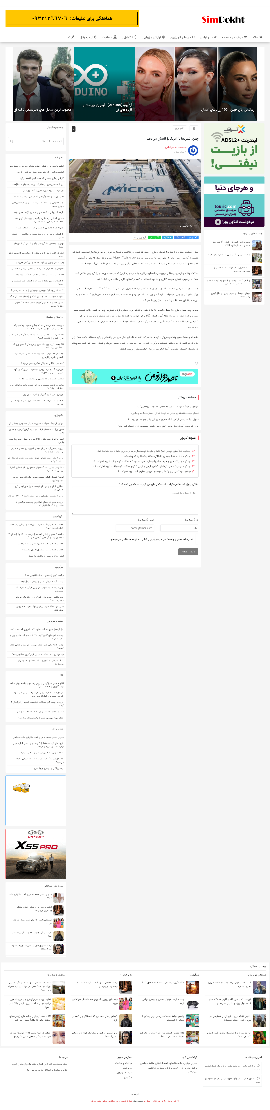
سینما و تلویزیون (257, 975)
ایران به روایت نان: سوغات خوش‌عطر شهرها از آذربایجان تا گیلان (37, 703)
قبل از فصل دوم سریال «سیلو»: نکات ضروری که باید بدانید (37, 629)
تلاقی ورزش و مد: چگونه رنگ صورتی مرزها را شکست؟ (38, 196)
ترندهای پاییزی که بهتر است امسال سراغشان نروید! (40, 172)
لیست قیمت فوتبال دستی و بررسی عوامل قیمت (41, 581)
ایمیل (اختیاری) (146, 520)
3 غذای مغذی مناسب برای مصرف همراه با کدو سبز (40, 711)
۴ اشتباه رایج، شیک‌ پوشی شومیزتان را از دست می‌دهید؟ (37, 290)
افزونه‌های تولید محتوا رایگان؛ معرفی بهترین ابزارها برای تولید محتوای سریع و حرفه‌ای (38, 744)
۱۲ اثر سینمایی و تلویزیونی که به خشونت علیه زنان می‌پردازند (40, 662)
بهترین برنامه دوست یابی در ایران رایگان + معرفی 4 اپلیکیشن (40, 589)
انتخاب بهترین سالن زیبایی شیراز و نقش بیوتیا (42, 752)
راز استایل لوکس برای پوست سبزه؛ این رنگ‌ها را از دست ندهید (38, 235)
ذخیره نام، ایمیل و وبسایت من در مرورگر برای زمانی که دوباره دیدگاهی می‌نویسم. (151, 539)
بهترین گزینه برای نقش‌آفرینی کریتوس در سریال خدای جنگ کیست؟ (37, 646)
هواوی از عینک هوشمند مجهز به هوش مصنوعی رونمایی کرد (168, 407)
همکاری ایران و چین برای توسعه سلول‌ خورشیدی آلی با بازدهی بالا (38, 488)
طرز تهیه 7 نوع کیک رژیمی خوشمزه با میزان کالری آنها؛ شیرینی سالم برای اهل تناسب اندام (39, 371)
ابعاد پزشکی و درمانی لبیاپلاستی (49, 768)
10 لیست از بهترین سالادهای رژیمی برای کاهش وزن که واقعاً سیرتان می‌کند (38, 346)
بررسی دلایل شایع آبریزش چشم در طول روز (44, 394)
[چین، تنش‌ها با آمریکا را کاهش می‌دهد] (135, 196)
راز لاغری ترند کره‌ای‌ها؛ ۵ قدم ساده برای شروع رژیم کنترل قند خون (37, 402)
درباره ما (135, 1094)
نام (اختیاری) (191, 520)
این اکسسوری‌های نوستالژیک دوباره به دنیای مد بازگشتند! (37, 184)
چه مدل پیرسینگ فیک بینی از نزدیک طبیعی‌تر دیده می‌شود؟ (40, 760)
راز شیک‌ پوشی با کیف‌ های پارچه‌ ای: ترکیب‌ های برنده (39, 212)
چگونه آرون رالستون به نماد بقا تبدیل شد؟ (44, 575)
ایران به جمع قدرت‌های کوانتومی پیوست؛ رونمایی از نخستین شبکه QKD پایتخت (40, 503)
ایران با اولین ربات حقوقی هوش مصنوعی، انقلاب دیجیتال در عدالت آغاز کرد (36, 459)
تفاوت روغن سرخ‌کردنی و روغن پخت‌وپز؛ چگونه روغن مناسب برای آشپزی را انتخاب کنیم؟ (36, 336)
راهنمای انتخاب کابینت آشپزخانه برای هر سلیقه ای (41, 543)
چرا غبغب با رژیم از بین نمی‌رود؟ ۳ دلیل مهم (43, 190)
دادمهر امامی (249, 1078)
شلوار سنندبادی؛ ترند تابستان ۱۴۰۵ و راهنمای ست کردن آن (37, 296)
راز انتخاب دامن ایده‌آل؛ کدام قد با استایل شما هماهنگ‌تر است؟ (38, 282)
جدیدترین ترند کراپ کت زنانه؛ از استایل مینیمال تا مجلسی (37, 268)
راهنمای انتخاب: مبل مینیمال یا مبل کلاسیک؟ (43, 550)
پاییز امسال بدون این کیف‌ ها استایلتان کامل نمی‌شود (39, 262)
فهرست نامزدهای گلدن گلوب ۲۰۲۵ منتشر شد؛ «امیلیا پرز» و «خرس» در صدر (37, 637)
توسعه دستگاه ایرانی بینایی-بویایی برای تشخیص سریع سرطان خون (38, 478)
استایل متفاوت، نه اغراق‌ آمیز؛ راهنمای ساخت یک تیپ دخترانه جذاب (39, 304)
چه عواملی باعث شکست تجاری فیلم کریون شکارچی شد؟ (38, 654)
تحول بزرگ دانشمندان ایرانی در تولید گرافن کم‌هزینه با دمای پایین (165, 413)
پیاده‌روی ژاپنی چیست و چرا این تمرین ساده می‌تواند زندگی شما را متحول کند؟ (36, 386)
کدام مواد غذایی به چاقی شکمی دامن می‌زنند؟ (42, 363)
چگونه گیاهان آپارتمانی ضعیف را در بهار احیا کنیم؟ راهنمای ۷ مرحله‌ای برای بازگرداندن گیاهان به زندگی (36, 535)
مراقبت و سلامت (56, 975)
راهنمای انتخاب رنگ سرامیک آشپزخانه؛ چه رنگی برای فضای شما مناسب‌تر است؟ (36, 526)
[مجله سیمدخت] (223, 19)
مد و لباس (126, 975)
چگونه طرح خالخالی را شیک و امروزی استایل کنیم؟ (40, 228)
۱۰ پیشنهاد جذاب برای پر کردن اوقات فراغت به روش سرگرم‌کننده (40, 608)
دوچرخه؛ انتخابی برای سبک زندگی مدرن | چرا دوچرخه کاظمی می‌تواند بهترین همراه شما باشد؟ (39, 326)
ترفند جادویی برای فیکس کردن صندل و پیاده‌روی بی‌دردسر (37, 166)
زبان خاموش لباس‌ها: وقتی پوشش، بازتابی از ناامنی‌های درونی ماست (38, 204)
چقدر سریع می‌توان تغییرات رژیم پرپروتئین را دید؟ (41, 718)
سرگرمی (194, 975)
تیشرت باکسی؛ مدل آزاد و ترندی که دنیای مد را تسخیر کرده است (36, 254)
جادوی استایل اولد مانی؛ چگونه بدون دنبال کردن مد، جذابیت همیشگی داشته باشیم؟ (39, 219)
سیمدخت (138, 1101)
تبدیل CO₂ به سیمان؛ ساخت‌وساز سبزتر (46, 556)
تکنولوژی (179, 128)
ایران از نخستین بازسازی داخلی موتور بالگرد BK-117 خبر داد (36, 496)
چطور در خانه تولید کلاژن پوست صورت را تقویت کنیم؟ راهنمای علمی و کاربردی (39, 355)
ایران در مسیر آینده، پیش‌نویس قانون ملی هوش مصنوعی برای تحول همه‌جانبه (158, 426)
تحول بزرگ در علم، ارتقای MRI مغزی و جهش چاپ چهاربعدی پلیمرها (163, 419)
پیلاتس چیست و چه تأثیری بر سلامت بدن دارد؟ (41, 379)
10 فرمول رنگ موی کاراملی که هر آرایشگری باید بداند (39, 274)
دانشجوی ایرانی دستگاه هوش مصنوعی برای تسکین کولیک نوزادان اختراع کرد (36, 469)
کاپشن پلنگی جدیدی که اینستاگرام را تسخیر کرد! (42, 178)
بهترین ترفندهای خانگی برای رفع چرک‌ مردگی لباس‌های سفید (38, 245)
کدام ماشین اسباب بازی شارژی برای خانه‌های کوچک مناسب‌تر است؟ (40, 598)
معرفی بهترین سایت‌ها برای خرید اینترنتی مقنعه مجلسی (38, 737)
